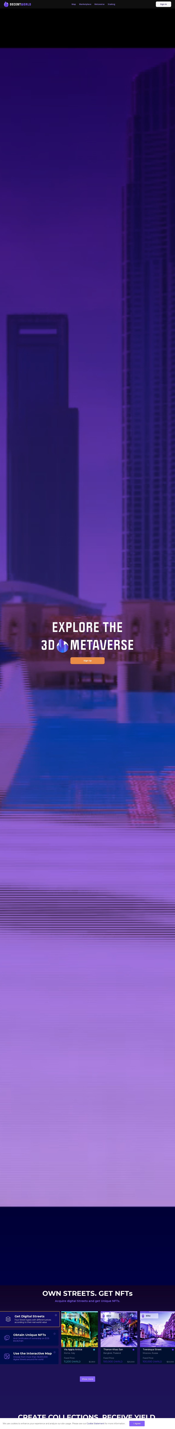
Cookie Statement (96, 1423)
